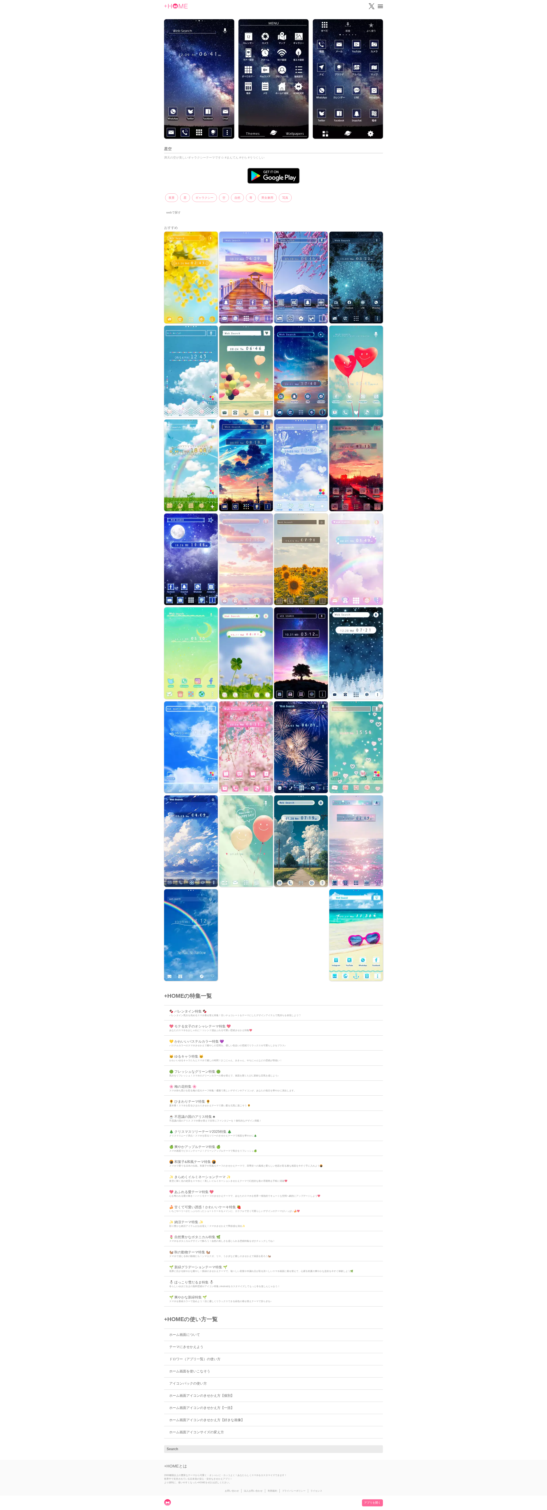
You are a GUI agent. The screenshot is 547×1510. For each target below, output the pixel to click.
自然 (237, 197)
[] (377, 1449)
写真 (285, 197)
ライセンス (316, 1490)
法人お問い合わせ (253, 1490)
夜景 (172, 197)
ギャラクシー (204, 197)
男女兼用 (267, 197)
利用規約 (272, 1490)
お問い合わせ (232, 1490)
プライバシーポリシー (294, 1490)
